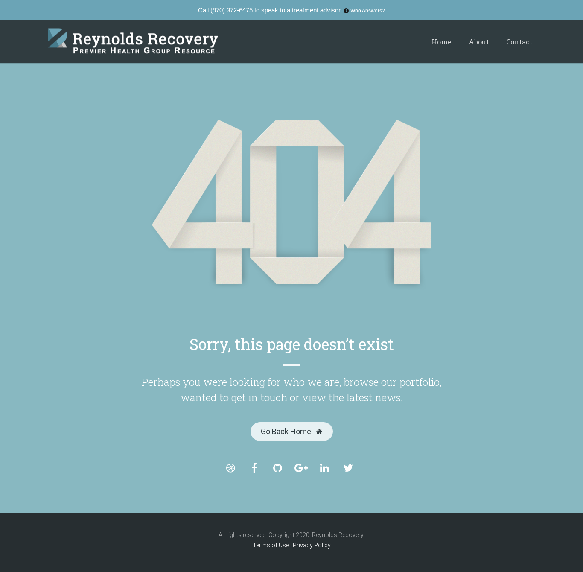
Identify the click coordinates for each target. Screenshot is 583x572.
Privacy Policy (312, 545)
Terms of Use (271, 545)
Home (441, 41)
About (479, 41)
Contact (519, 41)
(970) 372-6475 (231, 10)
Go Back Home (287, 431)
